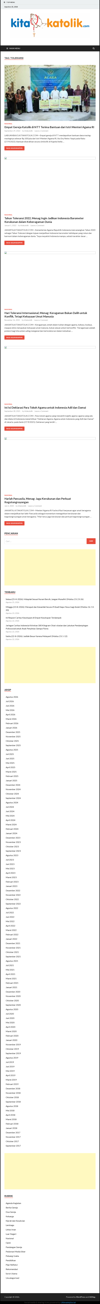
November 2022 (13, 895)
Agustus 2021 (12, 961)
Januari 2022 (11, 939)
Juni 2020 (10, 1018)
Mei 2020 (10, 1022)
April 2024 (10, 820)
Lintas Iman (11, 1229)
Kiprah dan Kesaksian (15, 1220)
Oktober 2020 (12, 1000)
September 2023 (13, 851)
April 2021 (10, 974)
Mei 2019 (10, 1071)
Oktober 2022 (12, 899)
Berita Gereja (12, 1207)
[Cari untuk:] (50, 541)
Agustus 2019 (12, 1057)
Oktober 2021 (12, 952)
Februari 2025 (12, 776)
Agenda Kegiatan (13, 1203)
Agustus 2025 (12, 749)
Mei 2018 (10, 1110)
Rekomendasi (12, 1269)
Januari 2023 (11, 886)
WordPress (80, 1297)
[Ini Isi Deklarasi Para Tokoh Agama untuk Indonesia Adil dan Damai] (50, 374)
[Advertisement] (50, 567)
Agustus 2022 (12, 908)
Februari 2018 (12, 1123)
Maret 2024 (11, 824)
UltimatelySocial (68, 1302)
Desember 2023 (13, 837)
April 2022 (10, 925)
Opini (8, 1242)
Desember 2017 (13, 1132)
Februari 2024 (12, 829)
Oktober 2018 (12, 1097)
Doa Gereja (11, 1212)
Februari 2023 (12, 881)
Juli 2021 (10, 965)
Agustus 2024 (12, 802)
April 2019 (10, 1075)
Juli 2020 (10, 1013)
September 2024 (13, 798)
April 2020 (10, 1027)
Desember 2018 (13, 1088)
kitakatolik (29, 131)
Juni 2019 (10, 1066)
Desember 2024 (13, 785)
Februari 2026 (12, 723)
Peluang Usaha (12, 1256)
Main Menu (14, 48)
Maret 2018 (11, 1119)
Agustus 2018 (12, 1106)
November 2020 (13, 996)
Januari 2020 (11, 1040)
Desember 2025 (13, 732)
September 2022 (13, 903)
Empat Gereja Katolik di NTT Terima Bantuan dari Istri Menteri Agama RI (49, 127)
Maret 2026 (11, 719)
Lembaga (10, 1225)
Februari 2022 (12, 934)
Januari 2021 (11, 987)
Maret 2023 (11, 877)
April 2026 (10, 714)
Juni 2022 (10, 917)
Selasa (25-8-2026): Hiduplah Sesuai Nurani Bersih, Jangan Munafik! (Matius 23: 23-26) (44, 599)
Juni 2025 (10, 758)
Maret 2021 (11, 978)
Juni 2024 (10, 811)
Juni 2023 (10, 864)
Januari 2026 (11, 727)
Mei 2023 (10, 868)
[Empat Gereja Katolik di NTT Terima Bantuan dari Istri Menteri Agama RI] (50, 94)
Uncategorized (12, 1278)
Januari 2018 (11, 1128)
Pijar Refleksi (12, 1264)
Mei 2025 (10, 763)
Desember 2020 (13, 991)
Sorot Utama (11, 1273)
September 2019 (13, 1053)
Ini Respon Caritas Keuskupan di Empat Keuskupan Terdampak (34, 617)
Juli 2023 (10, 859)
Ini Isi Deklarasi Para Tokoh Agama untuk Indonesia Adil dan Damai (45, 407)
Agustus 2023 (12, 855)
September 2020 (13, 1005)
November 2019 (13, 1044)
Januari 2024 (11, 833)
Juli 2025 (10, 754)
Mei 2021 (10, 969)
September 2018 (13, 1101)
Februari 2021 (12, 983)
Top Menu (10, 2)
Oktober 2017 (12, 1141)
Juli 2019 (10, 1062)
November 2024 (13, 789)
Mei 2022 (10, 921)
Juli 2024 (10, 807)
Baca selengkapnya (14, 148)
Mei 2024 (10, 815)
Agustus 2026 (12, 697)
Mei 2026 (10, 710)
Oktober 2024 (12, 793)
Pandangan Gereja (14, 1247)
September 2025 (13, 745)
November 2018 (13, 1093)
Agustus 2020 (12, 1009)
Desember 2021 (13, 943)
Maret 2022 (11, 930)
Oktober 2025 (12, 741)
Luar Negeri (11, 1234)
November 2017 (13, 1137)
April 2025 (10, 767)
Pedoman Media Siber (16, 1251)
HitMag (92, 1297)
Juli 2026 (10, 701)
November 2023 (13, 842)
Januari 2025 (11, 780)
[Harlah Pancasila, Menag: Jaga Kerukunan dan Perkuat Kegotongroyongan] (50, 465)
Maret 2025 (11, 771)
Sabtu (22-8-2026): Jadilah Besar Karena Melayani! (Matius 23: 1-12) (36, 636)
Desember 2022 (13, 890)
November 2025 (13, 736)
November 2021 (13, 947)
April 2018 (10, 1115)
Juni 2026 (10, 705)
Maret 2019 (11, 1079)
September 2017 (13, 1145)
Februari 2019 (12, 1084)
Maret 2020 (11, 1031)
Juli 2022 (10, 912)
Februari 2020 (12, 1035)
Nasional (8, 123)
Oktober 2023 (12, 846)
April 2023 (10, 873)
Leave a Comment (41, 131)
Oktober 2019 (12, 1049)
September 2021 (13, 956)
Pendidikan (11, 1260)
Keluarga (10, 1216)
